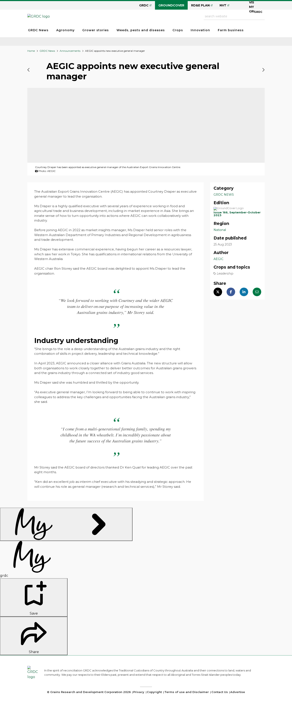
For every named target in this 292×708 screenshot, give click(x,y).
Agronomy (65, 30)
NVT (223, 5)
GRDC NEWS (224, 195)
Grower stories (95, 30)
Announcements (70, 50)
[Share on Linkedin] (244, 292)
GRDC (144, 5)
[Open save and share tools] (66, 524)
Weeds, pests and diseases (141, 30)
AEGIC (218, 259)
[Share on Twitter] (218, 292)
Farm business (231, 30)
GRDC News (38, 30)
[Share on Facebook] (231, 292)
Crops (178, 30)
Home (31, 50)
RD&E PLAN (200, 5)
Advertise (237, 692)
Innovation (200, 30)
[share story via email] (257, 292)
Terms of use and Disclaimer (186, 692)
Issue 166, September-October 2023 (237, 214)
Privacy (138, 692)
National (220, 230)
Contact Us (219, 692)
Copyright (154, 692)
